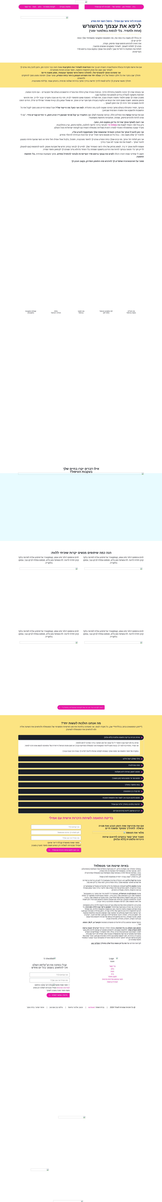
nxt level (91, 1007)
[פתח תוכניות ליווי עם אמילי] (93, 7)
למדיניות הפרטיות (63, 988)
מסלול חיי (112, 125)
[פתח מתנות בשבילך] (58, 7)
